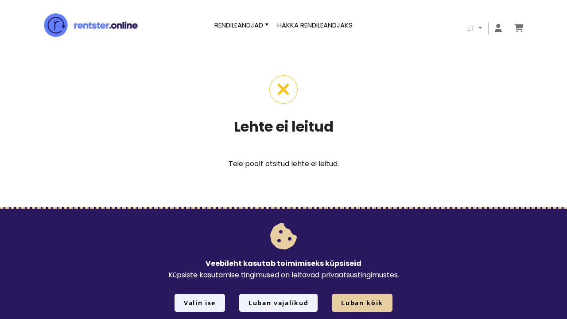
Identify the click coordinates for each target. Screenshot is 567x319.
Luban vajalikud (278, 303)
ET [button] (472, 28)
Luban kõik (362, 303)
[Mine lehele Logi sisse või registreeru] (498, 28)
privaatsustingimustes (359, 275)
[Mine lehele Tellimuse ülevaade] (518, 28)
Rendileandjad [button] (238, 25)
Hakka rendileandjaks (315, 25)
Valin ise (200, 303)
